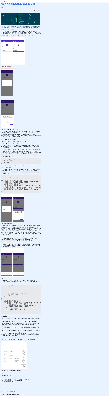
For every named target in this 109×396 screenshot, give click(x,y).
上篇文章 (24, 26)
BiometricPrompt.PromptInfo (6, 135)
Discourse (3, 394)
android (2, 7)
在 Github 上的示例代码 (5, 339)
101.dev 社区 (3, 1)
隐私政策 (16, 391)
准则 (7, 391)
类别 (4, 391)
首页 (1, 391)
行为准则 (11, 391)
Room (19, 153)
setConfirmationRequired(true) (6, 136)
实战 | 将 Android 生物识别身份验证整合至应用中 (18, 4)
